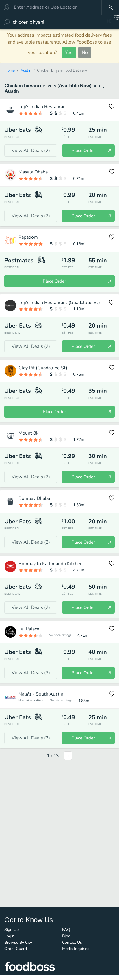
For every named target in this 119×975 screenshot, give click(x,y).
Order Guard (15, 949)
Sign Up (11, 929)
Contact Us (72, 942)
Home (10, 70)
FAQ (66, 929)
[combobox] (57, 22)
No (85, 52)
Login (9, 936)
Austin (26, 70)
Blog (66, 936)
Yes (68, 52)
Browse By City (18, 942)
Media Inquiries (75, 949)
